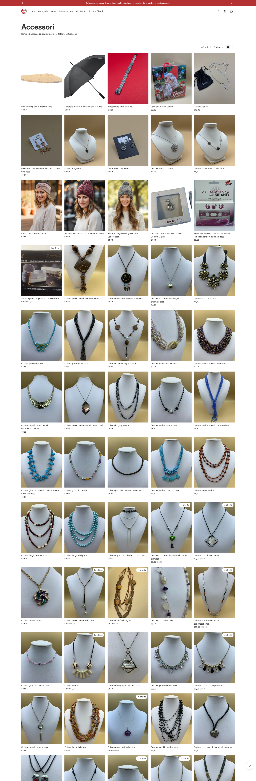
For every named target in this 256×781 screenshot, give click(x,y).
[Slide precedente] (25, 78)
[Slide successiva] (57, 78)
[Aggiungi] (57, 99)
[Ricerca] (218, 11)
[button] (218, 47)
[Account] (225, 11)
